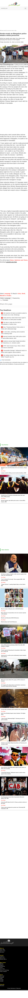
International (2, 966)
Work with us (2, 957)
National (1, 963)
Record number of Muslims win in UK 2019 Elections (12, 608)
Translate (5, 300)
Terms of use (2, 950)
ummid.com (4, 8)
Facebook (2, 977)
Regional (1, 965)
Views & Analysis (3, 971)
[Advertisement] (14, 20)
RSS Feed (2, 976)
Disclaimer (2, 952)
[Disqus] (14, 385)
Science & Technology (4, 970)
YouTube (1, 979)
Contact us (2, 956)
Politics (1, 967)
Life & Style (2, 968)
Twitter (1, 978)
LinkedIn (1, 981)
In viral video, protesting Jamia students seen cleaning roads (14, 709)
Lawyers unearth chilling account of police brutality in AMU (13, 472)
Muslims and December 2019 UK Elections (10, 617)
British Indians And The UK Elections (9, 621)
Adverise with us (3, 959)
